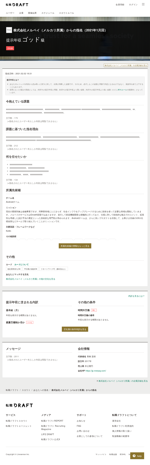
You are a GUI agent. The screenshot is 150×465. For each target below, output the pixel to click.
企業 (21, 12)
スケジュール (47, 12)
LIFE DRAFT (47, 434)
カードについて (21, 264)
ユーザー (10, 12)
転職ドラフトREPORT (52, 420)
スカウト (26, 389)
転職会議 (113, 454)
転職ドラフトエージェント (19, 425)
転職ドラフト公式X (50, 439)
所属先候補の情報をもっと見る (75, 245)
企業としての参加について (90, 436)
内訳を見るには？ (136, 295)
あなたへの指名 (40, 389)
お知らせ (81, 420)
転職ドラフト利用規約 (123, 425)
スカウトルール (66, 12)
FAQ (79, 425)
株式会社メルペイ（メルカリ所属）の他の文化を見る (30, 278)
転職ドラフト (12, 389)
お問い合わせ (83, 430)
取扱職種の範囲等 (120, 436)
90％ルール (122, 89)
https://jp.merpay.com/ (96, 370)
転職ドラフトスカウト (16, 420)
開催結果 (32, 12)
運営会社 (116, 420)
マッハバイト (101, 454)
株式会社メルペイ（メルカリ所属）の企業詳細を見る (126, 65)
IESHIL (123, 454)
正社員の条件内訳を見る (75, 329)
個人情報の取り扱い (122, 430)
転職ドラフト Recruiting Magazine (53, 427)
